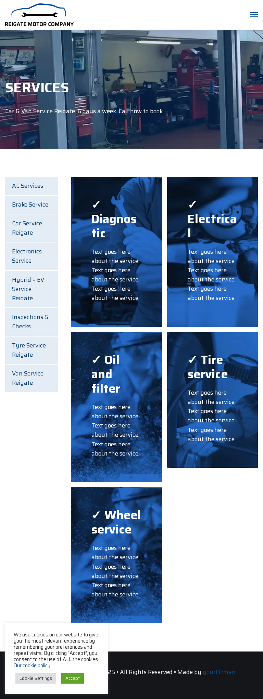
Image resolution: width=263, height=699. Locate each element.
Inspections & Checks (30, 322)
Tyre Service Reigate (29, 350)
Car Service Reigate (27, 228)
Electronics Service (27, 256)
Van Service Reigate (27, 378)
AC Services (27, 185)
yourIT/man (219, 672)
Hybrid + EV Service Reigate (28, 289)
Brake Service (30, 204)
